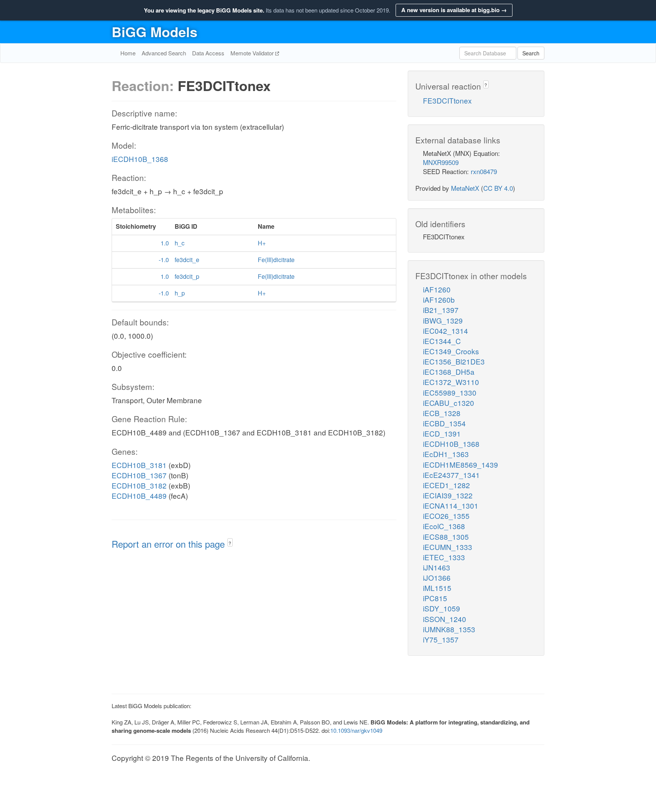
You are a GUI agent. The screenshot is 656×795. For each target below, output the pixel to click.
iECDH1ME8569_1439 (460, 464)
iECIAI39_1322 (448, 495)
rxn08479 (484, 171)
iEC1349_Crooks (451, 351)
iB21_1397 (441, 310)
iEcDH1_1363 (446, 454)
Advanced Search (164, 53)
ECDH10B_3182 (139, 485)
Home (128, 53)
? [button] (230, 543)
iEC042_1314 (445, 330)
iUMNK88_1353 (449, 629)
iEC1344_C (442, 341)
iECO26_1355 (446, 516)
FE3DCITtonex (447, 100)
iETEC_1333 (444, 557)
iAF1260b (439, 299)
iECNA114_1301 (450, 505)
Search (530, 53)
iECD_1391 (442, 433)
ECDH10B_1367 (139, 475)
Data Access (208, 53)
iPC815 (435, 598)
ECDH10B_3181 (139, 465)
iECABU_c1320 (448, 402)
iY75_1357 (441, 639)
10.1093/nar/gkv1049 (356, 730)
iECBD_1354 (444, 423)
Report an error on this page (169, 543)
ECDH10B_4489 (139, 495)
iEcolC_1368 (444, 526)
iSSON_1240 (444, 619)
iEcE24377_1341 (451, 475)
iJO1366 (437, 577)
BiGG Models (154, 31)
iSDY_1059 (441, 608)
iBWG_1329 (443, 320)
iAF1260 (437, 289)
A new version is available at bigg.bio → (454, 10)
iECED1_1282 (446, 485)
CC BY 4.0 (498, 188)
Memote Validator (252, 53)
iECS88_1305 (446, 536)
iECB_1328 (441, 413)
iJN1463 (436, 567)
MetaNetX (465, 188)
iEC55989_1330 (449, 392)
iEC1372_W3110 (451, 382)
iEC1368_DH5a (449, 371)
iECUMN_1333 (447, 547)
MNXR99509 (441, 162)
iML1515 (437, 588)
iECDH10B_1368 (140, 159)
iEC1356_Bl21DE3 (454, 361)
